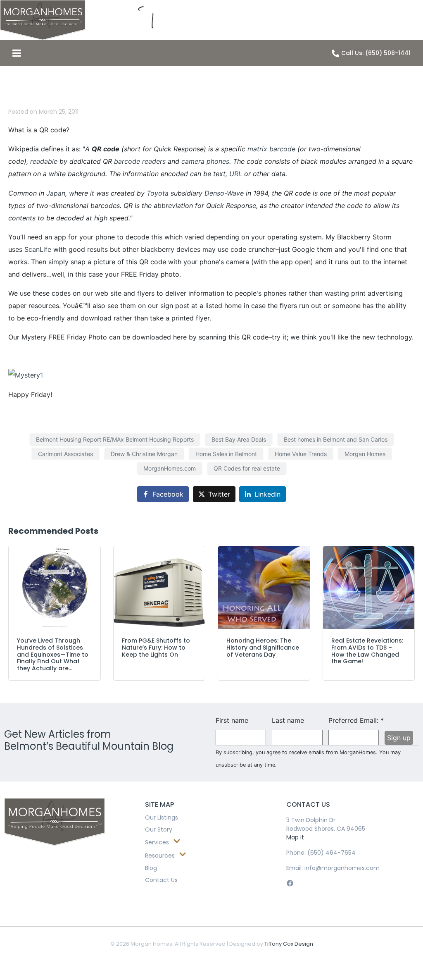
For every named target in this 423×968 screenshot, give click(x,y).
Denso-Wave (224, 193)
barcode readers (140, 161)
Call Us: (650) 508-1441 (376, 53)
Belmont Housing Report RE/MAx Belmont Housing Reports (115, 439)
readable (43, 161)
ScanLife (37, 249)
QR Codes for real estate (247, 468)
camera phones (205, 161)
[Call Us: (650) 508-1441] (335, 53)
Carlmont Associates (65, 453)
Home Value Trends (301, 453)
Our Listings (161, 817)
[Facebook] (290, 883)
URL (235, 174)
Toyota (158, 193)
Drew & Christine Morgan (144, 453)
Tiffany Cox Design (288, 944)
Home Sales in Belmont (226, 453)
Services (157, 842)
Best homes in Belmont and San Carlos (335, 439)
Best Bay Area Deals (239, 439)
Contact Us (161, 880)
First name (232, 720)
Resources (160, 855)
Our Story (158, 829)
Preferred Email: (353, 720)
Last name (288, 720)
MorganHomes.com (169, 468)
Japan (55, 193)
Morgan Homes (365, 453)
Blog (151, 868)
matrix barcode (271, 149)
